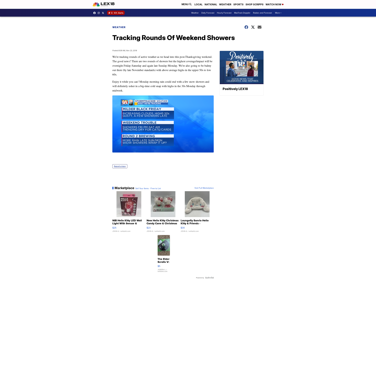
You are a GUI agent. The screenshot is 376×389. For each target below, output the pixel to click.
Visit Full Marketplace (204, 188)
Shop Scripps (254, 4)
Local (198, 4)
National (211, 4)
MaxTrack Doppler (242, 12)
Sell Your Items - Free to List (148, 188)
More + (278, 12)
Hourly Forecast (224, 12)
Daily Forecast (207, 12)
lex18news (104, 13)
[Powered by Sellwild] (209, 278)
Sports (238, 4)
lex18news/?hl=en (99, 13)
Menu (185, 4)
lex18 (95, 13)
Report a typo (120, 166)
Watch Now (274, 4)
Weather (225, 4)
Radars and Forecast (262, 12)
